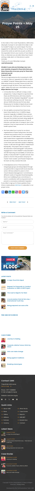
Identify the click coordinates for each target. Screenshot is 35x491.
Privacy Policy (21, 484)
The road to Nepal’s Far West (17, 293)
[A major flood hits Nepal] (3, 280)
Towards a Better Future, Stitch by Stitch (19, 346)
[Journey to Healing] (3, 339)
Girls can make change (15, 351)
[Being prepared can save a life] (3, 306)
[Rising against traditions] (3, 358)
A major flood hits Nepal (15, 280)
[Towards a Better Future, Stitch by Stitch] (3, 345)
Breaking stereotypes (14, 364)
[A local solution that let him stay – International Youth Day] (3, 299)
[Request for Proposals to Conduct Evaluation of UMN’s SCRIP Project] (3, 287)
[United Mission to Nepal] (5, 6)
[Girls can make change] (3, 352)
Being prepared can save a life (17, 305)
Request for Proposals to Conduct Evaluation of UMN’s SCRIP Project (19, 287)
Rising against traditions (15, 358)
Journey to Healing (13, 339)
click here (18, 185)
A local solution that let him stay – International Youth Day (19, 300)
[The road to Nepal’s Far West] (3, 293)
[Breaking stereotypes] (3, 364)
